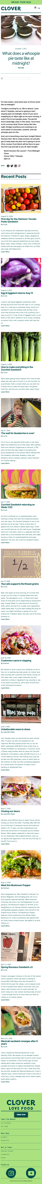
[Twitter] (11, 165)
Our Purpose (6, 1123)
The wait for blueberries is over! (17, 433)
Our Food (4, 1126)
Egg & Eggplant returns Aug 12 (17, 293)
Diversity (5, 1140)
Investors (5, 1154)
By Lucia (21, 68)
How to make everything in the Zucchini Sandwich (17, 368)
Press (3, 1157)
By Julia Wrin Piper (8, 732)
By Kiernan (5, 663)
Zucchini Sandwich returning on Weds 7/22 (18, 506)
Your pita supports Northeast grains (20, 583)
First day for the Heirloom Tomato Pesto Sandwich (18, 220)
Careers (4, 1137)
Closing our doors (10, 811)
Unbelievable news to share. (16, 729)
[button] (35, 7)
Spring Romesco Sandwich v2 (17, 967)
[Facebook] (8, 165)
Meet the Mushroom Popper (15, 885)
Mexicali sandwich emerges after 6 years (19, 1042)
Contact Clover (7, 1151)
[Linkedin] (15, 165)
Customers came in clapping (16, 660)
